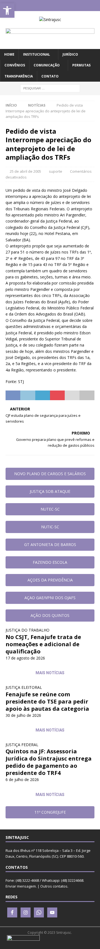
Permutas (81, 65)
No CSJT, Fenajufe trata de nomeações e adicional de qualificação (43, 644)
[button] (7, 10)
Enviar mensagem (21, 886)
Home (9, 54)
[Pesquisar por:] (50, 87)
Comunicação (47, 65)
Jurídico (70, 54)
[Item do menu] (34, 5)
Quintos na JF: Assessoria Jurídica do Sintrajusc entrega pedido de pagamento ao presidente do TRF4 (49, 762)
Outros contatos (54, 886)
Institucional (36, 54)
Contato (50, 76)
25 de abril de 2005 (25, 171)
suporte (55, 171)
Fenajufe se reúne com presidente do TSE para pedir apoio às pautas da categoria (47, 701)
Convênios (14, 65)
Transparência (18, 76)
